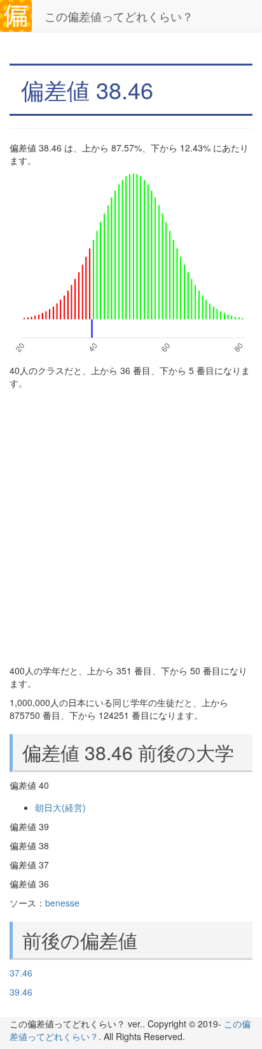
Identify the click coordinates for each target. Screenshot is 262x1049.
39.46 (21, 991)
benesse (62, 902)
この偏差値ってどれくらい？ (119, 16)
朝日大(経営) (60, 807)
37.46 (21, 972)
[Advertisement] (131, 527)
